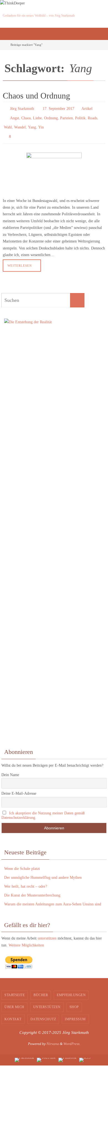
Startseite (14, 990)
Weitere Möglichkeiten (26, 940)
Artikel (86, 108)
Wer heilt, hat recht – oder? (25, 881)
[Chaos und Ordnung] (54, 168)
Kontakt (13, 1014)
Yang (32, 124)
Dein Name (10, 769)
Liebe (37, 116)
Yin (41, 124)
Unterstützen (47, 1002)
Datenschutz (43, 1014)
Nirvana (53, 1039)
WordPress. (71, 1039)
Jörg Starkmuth (22, 108)
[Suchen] (77, 295)
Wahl (8, 124)
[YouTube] (46, 1055)
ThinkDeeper (19, 7)
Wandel (20, 124)
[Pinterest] (67, 1055)
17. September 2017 (58, 108)
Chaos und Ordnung (36, 95)
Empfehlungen (71, 990)
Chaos (26, 116)
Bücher (41, 990)
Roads (92, 116)
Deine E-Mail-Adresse (18, 788)
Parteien (66, 116)
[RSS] (85, 1055)
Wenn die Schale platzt (22, 863)
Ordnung (51, 116)
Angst (14, 116)
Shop (74, 1002)
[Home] (3, 44)
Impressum (75, 1014)
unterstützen (47, 933)
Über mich (14, 1002)
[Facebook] (24, 1055)
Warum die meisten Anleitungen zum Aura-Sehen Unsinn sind (52, 899)
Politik (80, 116)
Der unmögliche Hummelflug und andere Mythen (43, 872)
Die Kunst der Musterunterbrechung (32, 890)
